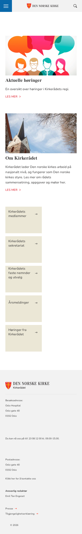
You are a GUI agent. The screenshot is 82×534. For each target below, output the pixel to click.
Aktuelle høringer (23, 79)
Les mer (11, 96)
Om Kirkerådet (21, 157)
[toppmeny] (6, 6)
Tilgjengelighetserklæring (19, 513)
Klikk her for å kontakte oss (20, 478)
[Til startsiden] (27, 385)
